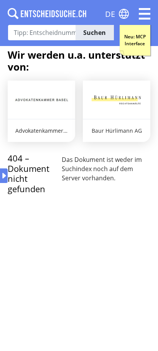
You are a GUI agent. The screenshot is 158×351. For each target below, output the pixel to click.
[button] (144, 14)
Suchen (94, 32)
